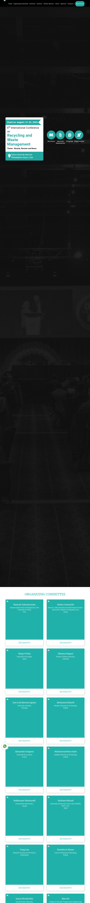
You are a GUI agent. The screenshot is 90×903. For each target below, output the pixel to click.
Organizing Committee (21, 4)
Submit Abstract (48, 4)
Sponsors (63, 4)
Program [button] (71, 4)
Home (10, 4)
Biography (24, 642)
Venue (57, 4)
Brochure (32, 4)
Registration (80, 4)
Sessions (39, 4)
